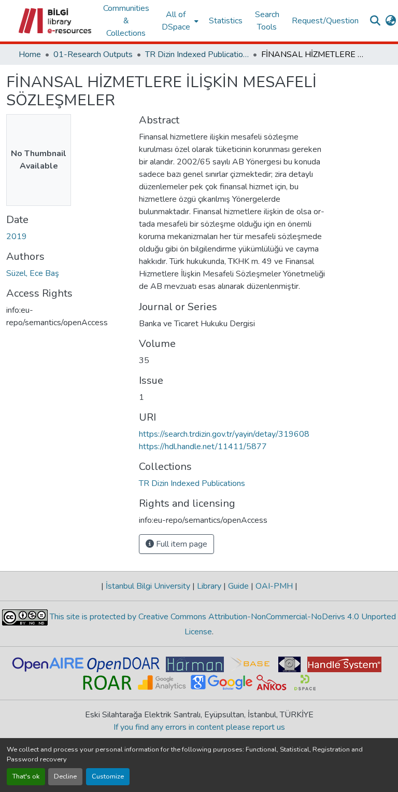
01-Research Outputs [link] (93, 54)
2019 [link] (16, 236)
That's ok (25, 776)
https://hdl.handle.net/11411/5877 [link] (203, 446)
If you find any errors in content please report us (199, 727)
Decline (65, 776)
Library (209, 586)
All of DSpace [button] (176, 21)
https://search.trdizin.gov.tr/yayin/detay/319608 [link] (224, 434)
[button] (56, 21)
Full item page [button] (180, 544)
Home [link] (30, 54)
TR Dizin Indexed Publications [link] (197, 54)
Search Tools (267, 21)
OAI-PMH (274, 586)
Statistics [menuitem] (226, 20)
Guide (238, 586)
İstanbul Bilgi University (148, 586)
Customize (108, 776)
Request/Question (325, 20)
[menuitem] (179, 20)
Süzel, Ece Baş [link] (32, 273)
